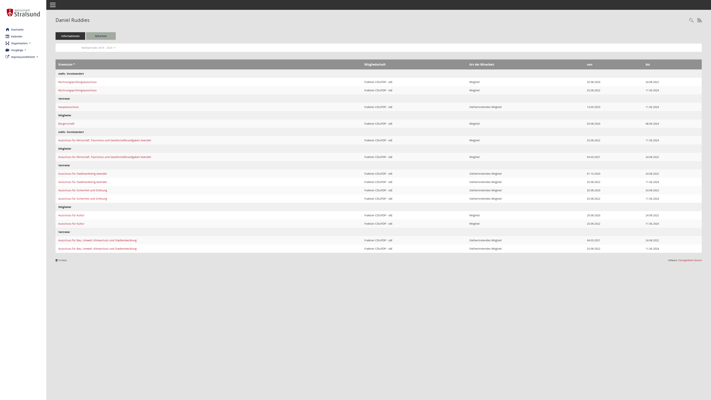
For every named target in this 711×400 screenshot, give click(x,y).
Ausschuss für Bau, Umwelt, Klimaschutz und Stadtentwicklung (97, 240)
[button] (23, 43)
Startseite (17, 29)
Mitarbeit (101, 36)
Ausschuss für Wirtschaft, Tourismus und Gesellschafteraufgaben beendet (104, 140)
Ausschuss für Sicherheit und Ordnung (82, 190)
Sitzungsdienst (690, 260)
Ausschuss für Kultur (71, 215)
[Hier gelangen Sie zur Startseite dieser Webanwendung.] (23, 12)
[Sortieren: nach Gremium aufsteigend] (74, 64)
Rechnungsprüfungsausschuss (77, 82)
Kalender (16, 36)
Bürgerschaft (66, 123)
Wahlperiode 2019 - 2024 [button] (97, 47)
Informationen (70, 36)
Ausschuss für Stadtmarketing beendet (82, 173)
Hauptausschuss (68, 107)
